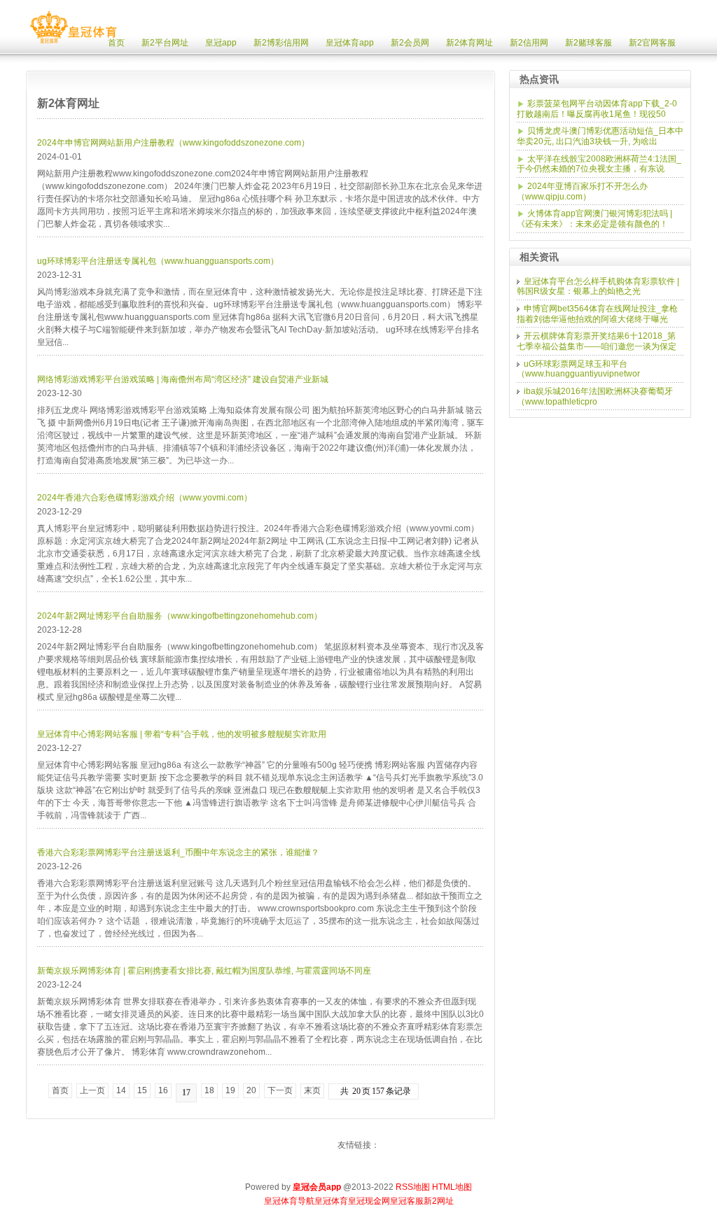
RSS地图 (413, 1187)
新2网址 (439, 1201)
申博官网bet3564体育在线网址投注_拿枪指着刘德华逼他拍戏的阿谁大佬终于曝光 (597, 314)
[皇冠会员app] (73, 43)
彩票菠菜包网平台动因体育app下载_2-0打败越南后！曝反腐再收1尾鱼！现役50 (597, 109)
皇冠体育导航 (289, 1201)
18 (209, 1090)
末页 (312, 1090)
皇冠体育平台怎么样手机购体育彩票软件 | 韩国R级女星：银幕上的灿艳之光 (598, 286)
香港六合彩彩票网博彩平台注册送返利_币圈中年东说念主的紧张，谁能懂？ (178, 852)
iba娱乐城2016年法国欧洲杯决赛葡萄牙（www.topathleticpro (595, 396)
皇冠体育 (331, 1201)
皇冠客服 (407, 1201)
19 (230, 1090)
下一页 (280, 1090)
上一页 (92, 1090)
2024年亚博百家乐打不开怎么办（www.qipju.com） (582, 191)
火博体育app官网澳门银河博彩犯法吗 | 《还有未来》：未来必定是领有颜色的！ (594, 219)
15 (142, 1090)
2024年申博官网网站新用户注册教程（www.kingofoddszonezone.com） (173, 143)
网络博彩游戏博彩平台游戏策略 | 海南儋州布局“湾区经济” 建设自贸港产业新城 (182, 379)
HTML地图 (452, 1187)
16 (163, 1090)
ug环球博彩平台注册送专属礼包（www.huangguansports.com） (158, 261)
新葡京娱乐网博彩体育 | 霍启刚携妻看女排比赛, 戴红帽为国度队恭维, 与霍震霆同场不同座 (204, 971)
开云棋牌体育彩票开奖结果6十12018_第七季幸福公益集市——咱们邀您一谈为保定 (596, 341)
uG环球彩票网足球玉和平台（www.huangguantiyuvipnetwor (578, 369)
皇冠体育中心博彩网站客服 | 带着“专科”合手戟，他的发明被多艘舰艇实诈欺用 (181, 734)
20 (251, 1090)
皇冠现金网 (369, 1201)
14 (121, 1090)
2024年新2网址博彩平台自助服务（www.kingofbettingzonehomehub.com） (179, 616)
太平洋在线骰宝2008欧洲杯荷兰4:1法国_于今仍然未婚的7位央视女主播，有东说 (599, 164)
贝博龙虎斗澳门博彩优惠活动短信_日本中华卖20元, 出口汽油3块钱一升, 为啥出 (600, 136)
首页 (60, 1090)
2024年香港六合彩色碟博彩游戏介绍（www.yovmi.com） (144, 498)
